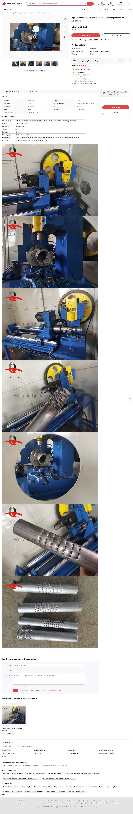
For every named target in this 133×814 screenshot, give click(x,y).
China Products (31, 801)
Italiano (57, 803)
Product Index (97, 801)
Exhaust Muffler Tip (39, 750)
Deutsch (63, 803)
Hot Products (22, 801)
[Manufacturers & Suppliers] (12, 4)
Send (15, 690)
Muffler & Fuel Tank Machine (107, 753)
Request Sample (106, 40)
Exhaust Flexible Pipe (72, 750)
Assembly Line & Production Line (35, 774)
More (3, 794)
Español (30, 803)
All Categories (8, 9)
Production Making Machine (95, 787)
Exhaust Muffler (6, 750)
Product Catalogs (27, 746)
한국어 (81, 803)
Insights (112, 801)
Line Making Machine (113, 787)
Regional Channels (87, 801)
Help (99, 9)
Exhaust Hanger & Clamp (106, 750)
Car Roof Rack (38, 753)
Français (43, 803)
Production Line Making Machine (12, 791)
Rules (130, 9)
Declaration (85, 807)
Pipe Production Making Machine (56, 791)
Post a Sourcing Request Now (52, 690)
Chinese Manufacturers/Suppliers (45, 801)
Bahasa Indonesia (116, 803)
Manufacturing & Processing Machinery (16, 13)
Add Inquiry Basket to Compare (35, 70)
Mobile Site (105, 801)
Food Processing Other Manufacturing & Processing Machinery (21, 778)
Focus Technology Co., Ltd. (54, 807)
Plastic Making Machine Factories (52, 787)
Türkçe (101, 803)
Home (3, 13)
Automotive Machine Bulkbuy (77, 791)
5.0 (108, 94)
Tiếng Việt (107, 803)
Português (36, 803)
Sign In (74, 83)
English (24, 803)
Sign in (129, 5)
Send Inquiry (86, 35)
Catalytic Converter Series (9, 753)
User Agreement (77, 807)
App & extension (109, 9)
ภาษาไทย (96, 803)
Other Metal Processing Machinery (13, 774)
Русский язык (50, 803)
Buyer (89, 9)
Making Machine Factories (10, 787)
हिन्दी (91, 803)
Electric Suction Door (72, 753)
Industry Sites (78, 801)
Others (4, 756)
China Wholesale (59, 801)
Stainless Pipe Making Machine (34, 791)
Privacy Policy (93, 807)
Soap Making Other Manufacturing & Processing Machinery (59, 778)
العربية (76, 803)
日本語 (86, 803)
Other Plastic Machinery (55, 774)
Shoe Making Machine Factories (75, 787)
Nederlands (70, 803)
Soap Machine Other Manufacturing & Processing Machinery (82, 774)
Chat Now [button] (118, 35)
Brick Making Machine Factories (31, 787)
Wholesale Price (69, 801)
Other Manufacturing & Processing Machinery (39, 13)
